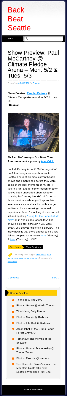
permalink (12, 261)
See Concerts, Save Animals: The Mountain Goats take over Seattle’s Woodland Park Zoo (36, 368)
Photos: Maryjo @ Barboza (32, 317)
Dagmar (37, 83)
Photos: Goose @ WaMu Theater (35, 305)
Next (55, 277)
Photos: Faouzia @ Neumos (33, 358)
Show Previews (33, 247)
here (43, 235)
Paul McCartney (37, 93)
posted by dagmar (28, 258)
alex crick (41, 255)
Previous (13, 277)
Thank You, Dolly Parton (30, 311)
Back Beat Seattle (19, 19)
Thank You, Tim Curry (29, 299)
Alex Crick (47, 161)
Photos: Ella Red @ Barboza (33, 323)
